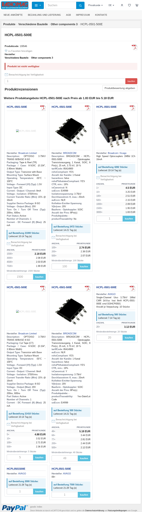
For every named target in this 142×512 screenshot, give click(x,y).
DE (110, 5)
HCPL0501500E (16, 468)
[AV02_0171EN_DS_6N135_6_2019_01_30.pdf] (132, 108)
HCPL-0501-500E (17, 106)
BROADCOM (69, 153)
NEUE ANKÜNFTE (13, 15)
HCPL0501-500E (61, 468)
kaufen (131, 81)
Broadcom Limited (27, 153)
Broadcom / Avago (117, 153)
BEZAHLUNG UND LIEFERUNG (44, 15)
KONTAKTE (101, 15)
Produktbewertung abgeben (120, 88)
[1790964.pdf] (87, 108)
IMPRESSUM (83, 15)
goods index (36, 506)
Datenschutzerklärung (94, 510)
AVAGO (112, 294)
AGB (68, 15)
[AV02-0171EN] (134, 47)
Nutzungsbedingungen (117, 510)
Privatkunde (94, 5)
